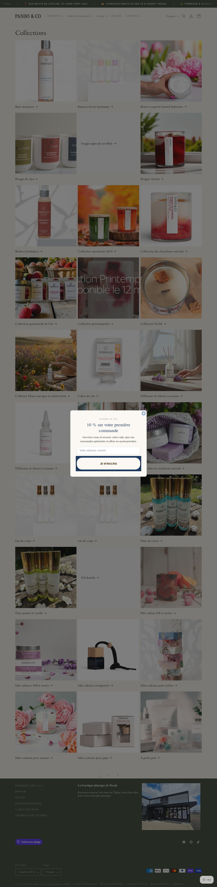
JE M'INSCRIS (108, 463)
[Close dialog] (143, 413)
